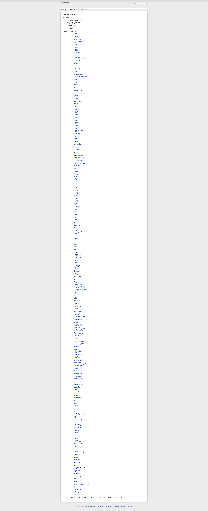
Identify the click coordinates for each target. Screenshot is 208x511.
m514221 (76, 252)
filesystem (76, 421)
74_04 (75, 178)
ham (75, 383)
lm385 (75, 249)
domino (76, 35)
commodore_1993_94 (79, 90)
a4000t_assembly (78, 130)
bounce (76, 368)
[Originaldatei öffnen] (67, 18)
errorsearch (77, 338)
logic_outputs (77, 386)
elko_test (76, 336)
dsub (75, 235)
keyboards (76, 152)
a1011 (75, 81)
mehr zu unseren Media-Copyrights (97, 509)
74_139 (76, 192)
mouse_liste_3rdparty (79, 155)
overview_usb (77, 68)
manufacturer (77, 254)
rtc (74, 394)
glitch (75, 381)
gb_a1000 (76, 149)
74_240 (76, 195)
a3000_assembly (78, 119)
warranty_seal (77, 324)
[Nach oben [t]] (149, 18)
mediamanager (78, 438)
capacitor (76, 220)
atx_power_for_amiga (79, 287)
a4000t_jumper (78, 135)
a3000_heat (77, 327)
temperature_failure (79, 319)
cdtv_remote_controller (80, 146)
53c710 (76, 174)
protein (75, 309)
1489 (75, 205)
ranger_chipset (77, 165)
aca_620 (76, 47)
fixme (75, 435)
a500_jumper (77, 111)
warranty (76, 322)
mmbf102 (76, 259)
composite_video (78, 373)
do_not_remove (78, 376)
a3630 (75, 46)
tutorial (75, 449)
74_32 (75, 182)
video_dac (76, 465)
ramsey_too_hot (78, 346)
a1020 (75, 82)
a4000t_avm (77, 131)
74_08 (75, 179)
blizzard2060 (77, 52)
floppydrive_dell (78, 344)
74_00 (75, 176)
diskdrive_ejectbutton (79, 232)
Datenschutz (116, 509)
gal (74, 241)
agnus (75, 211)
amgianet (76, 62)
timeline (84, 9)
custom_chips (77, 462)
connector (76, 224)
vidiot (75, 281)
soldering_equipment (79, 317)
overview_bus (77, 39)
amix (75, 418)
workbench (76, 486)
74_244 (76, 197)
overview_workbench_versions (82, 484)
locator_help (77, 295)
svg (75, 445)
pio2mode (76, 308)
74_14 (75, 181)
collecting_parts (78, 104)
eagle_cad (76, 303)
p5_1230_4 (77, 60)
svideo (75, 398)
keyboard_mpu (77, 247)
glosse (75, 294)
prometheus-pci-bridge (79, 41)
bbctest (76, 487)
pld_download (77, 265)
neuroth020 (77, 57)
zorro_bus (76, 406)
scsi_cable (76, 395)
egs (75, 416)
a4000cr (76, 124)
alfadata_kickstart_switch (80, 73)
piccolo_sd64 (77, 38)
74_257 (76, 198)
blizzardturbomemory (79, 54)
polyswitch (76, 267)
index (75, 244)
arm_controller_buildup (80, 286)
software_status (78, 441)
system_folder (77, 427)
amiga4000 (77, 141)
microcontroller (77, 257)
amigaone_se (77, 143)
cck (74, 370)
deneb (75, 65)
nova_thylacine (77, 306)
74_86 (75, 187)
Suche (146, 3)
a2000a (76, 114)
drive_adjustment (78, 333)
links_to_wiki (77, 437)
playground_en (77, 489)
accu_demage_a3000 (79, 329)
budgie (75, 216)
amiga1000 (77, 139)
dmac (75, 233)
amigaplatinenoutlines (79, 290)
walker (75, 170)
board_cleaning (78, 325)
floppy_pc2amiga (78, 362)
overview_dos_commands (80, 475)
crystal (75, 227)
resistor (76, 273)
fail (74, 379)
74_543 (76, 201)
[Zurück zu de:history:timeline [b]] (149, 15)
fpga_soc (76, 292)
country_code (77, 147)
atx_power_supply (78, 360)
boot (75, 367)
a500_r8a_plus (77, 351)
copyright (76, 478)
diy (74, 301)
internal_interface (78, 384)
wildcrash (76, 405)
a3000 (75, 117)
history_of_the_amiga (79, 93)
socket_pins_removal (79, 316)
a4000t (75, 128)
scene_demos (77, 413)
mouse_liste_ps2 (78, 158)
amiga (75, 138)
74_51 (75, 184)
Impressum (109, 509)
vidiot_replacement (79, 311)
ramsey (76, 270)
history (79, 9)
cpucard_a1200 (78, 332)
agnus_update (77, 359)
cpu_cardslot (77, 225)
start (74, 9)
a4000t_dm (77, 133)
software (76, 297)
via (74, 279)
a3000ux (76, 122)
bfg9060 (76, 50)
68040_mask (77, 208)
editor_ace (76, 432)
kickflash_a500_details (79, 305)
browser (76, 408)
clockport (76, 63)
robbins (76, 98)
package (76, 260)
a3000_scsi (77, 356)
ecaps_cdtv (77, 335)
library (75, 422)
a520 (75, 31)
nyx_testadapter (78, 160)
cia (74, 222)
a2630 (75, 44)
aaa (75, 136)
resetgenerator (77, 271)
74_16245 (76, 203)
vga (75, 403)
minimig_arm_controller (80, 85)
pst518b (76, 268)
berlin (75, 89)
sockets (76, 278)
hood (75, 108)
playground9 (77, 494)
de (76, 9)
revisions (76, 166)
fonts (75, 106)
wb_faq (76, 429)
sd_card (76, 87)
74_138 (76, 190)
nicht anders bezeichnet (90, 504)
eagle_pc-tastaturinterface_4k (81, 76)
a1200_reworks (78, 352)
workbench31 (77, 430)
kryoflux (76, 84)
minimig (76, 154)
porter (75, 96)
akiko (75, 212)
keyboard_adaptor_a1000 (80, 364)
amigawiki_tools (78, 284)
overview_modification (79, 77)
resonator (76, 274)
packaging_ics (77, 109)
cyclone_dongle (78, 74)
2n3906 (76, 171)
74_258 (76, 200)
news (75, 460)
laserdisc (76, 411)
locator (75, 298)
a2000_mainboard (78, 354)
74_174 (76, 193)
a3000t (75, 120)
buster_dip (76, 219)
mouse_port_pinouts (79, 389)
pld (74, 263)
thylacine (76, 69)
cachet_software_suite (79, 414)
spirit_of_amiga (78, 101)
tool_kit (75, 321)
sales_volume (77, 100)
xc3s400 (76, 282)
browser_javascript (78, 410)
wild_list (76, 349)
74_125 (76, 189)
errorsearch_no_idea (79, 341)
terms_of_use (77, 448)
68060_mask (77, 209)
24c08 (75, 173)
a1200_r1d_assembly (79, 112)
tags (75, 446)
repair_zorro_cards (79, 348)
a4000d (76, 125)
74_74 (75, 185)
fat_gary (76, 239)
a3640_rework (77, 357)
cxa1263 (76, 228)
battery (75, 214)
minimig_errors (77, 314)
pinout (75, 262)
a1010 (75, 79)
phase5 (76, 95)
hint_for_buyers (78, 243)
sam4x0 (76, 168)
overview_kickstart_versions (81, 425)
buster (75, 217)
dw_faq (76, 433)
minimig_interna (78, 424)
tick (74, 400)
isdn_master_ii (77, 66)
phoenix (76, 162)
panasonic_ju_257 (78, 365)
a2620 (75, 42)
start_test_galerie (78, 443)
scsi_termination (78, 397)
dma (75, 375)
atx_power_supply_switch (80, 289)
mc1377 (76, 255)
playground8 (77, 492)
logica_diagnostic (78, 313)
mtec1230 (76, 55)
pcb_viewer (77, 440)
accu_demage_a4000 (79, 330)
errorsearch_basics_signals (81, 340)
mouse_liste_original (79, 157)
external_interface (78, 378)
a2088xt (76, 71)
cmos (75, 371)
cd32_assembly (78, 144)
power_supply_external (80, 163)
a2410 (75, 33)
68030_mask (77, 206)
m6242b (76, 251)
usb (75, 402)
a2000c (76, 116)
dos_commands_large (79, 419)
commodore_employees (80, 92)
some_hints (77, 300)
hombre (76, 151)
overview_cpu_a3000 (79, 58)
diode (75, 230)
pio (74, 392)
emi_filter (76, 238)
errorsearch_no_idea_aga (80, 343)
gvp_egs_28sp (77, 36)
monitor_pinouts (78, 387)
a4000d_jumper (78, 127)
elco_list (76, 236)
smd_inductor (77, 276)
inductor (76, 246)
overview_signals (78, 391)
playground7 (77, 491)
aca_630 (76, 49)
